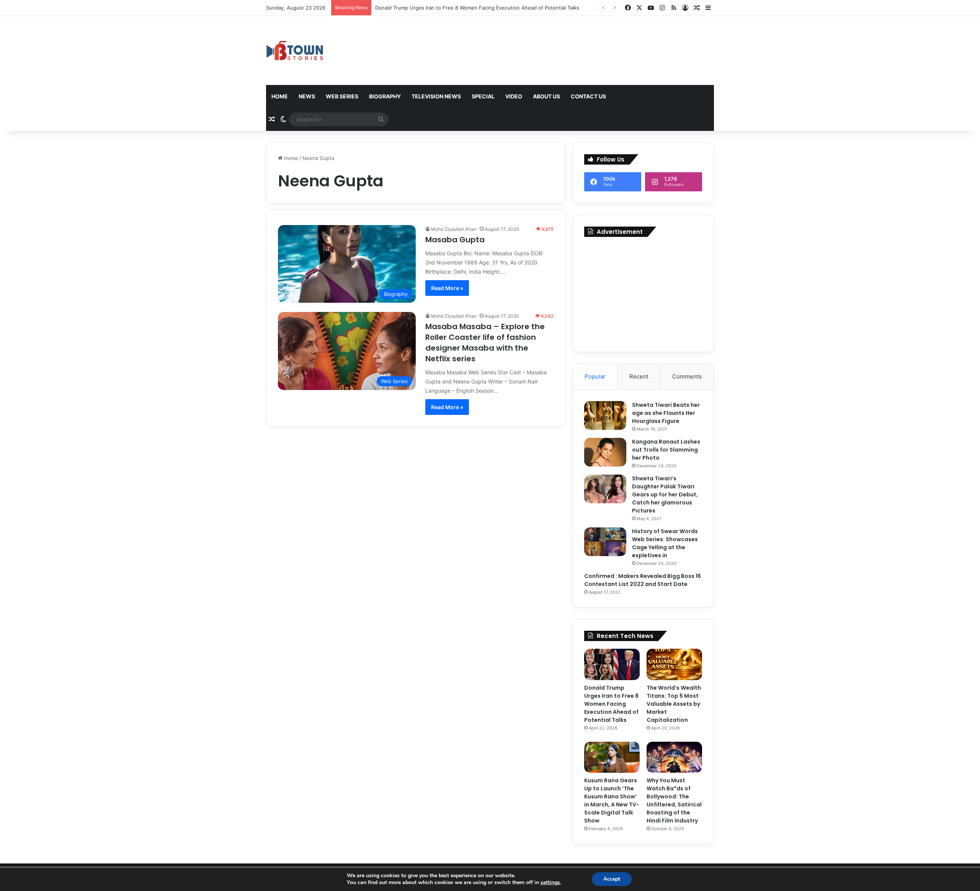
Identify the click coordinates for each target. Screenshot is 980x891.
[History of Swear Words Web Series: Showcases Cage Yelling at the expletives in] (605, 541)
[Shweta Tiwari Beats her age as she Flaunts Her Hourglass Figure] (605, 415)
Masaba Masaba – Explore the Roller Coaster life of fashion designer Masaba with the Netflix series (485, 342)
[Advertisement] (643, 292)
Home (279, 96)
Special (483, 96)
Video (513, 96)
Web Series (342, 96)
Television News (436, 96)
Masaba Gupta (456, 239)
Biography (385, 96)
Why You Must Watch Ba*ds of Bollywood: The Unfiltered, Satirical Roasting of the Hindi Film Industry (674, 800)
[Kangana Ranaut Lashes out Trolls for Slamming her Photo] (605, 452)
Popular (595, 376)
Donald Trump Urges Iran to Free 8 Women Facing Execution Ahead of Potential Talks (477, 8)
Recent (638, 376)
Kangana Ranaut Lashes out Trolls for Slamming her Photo (666, 450)
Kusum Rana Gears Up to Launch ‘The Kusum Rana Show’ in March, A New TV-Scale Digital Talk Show (611, 800)
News (307, 96)
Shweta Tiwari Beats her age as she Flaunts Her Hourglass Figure (666, 413)
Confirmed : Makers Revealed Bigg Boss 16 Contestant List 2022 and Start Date (642, 580)
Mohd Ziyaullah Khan (454, 229)
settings (550, 882)
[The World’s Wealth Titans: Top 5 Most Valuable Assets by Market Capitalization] (674, 664)
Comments (687, 376)
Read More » (447, 288)
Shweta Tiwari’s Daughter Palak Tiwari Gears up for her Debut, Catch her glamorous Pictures (665, 494)
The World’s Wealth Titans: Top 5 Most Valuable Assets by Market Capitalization (674, 704)
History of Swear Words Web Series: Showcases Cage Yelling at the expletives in (665, 543)
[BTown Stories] (294, 50)
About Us (546, 96)
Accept (611, 879)
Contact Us (588, 96)
